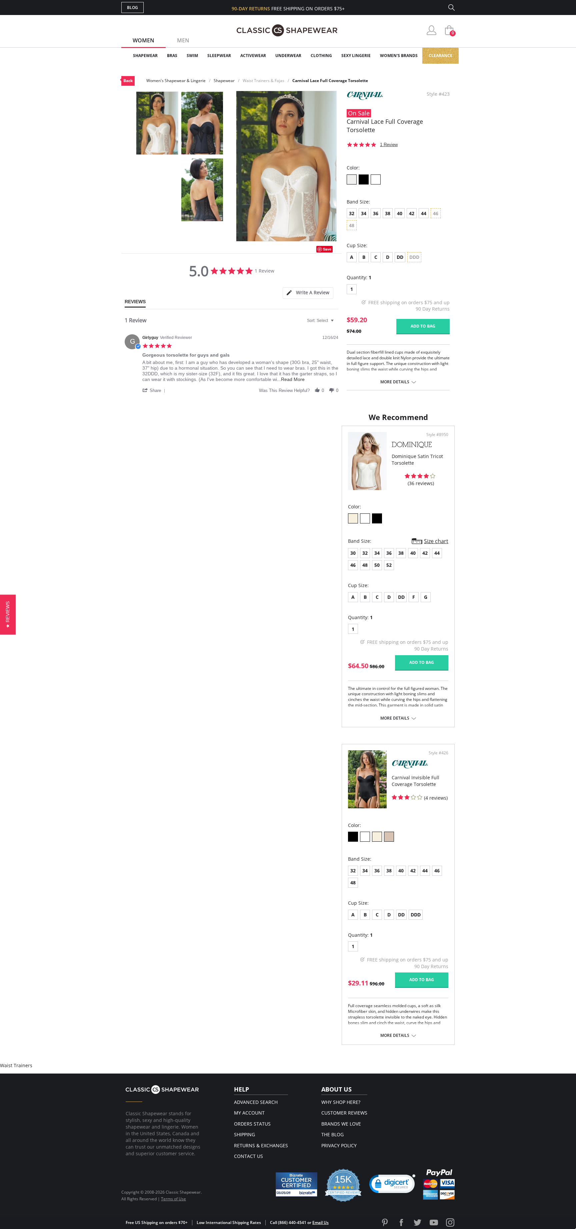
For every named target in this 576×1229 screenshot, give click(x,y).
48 (365, 565)
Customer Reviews (344, 1113)
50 (377, 565)
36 (375, 213)
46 (353, 565)
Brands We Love (341, 1124)
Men (183, 40)
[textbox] (336, 323)
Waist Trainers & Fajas (263, 80)
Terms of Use (173, 1199)
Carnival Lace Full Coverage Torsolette (330, 80)
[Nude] (389, 837)
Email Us (320, 1222)
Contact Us (248, 1156)
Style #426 (438, 753)
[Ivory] (352, 179)
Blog (132, 7)
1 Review (389, 144)
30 (353, 553)
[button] (155, 390)
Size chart (436, 541)
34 (363, 213)
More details (394, 382)
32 (351, 213)
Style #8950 (437, 434)
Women (143, 40)
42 (411, 213)
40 (399, 213)
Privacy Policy (339, 1145)
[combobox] (321, 321)
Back (128, 80)
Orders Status (252, 1124)
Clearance (440, 55)
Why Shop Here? (340, 1102)
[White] (376, 179)
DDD (416, 914)
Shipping (244, 1134)
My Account (249, 1113)
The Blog (332, 1134)
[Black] (364, 179)
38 (387, 213)
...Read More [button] (291, 379)
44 (423, 213)
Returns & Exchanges (261, 1145)
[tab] (308, 293)
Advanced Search (256, 1102)
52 (389, 565)
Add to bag (423, 326)
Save (327, 249)
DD (400, 257)
